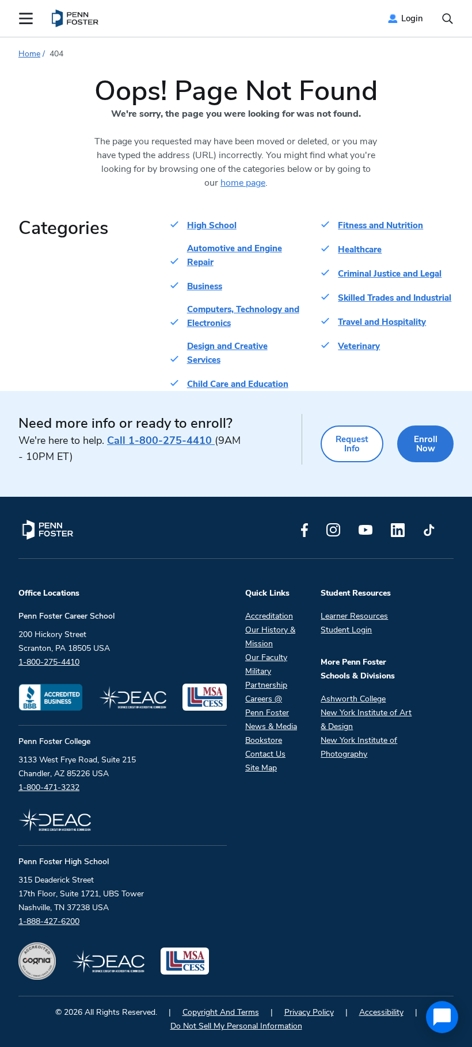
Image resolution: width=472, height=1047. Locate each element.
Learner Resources (354, 616)
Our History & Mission (270, 636)
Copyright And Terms (220, 1012)
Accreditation (269, 616)
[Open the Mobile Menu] (25, 18)
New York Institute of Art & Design (366, 719)
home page (242, 183)
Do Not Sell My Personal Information (236, 1026)
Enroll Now (425, 444)
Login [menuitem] (412, 18)
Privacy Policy (309, 1012)
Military (258, 671)
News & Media (271, 726)
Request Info (352, 444)
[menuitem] (76, 18)
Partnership (266, 685)
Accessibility (381, 1012)
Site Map (261, 767)
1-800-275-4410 (161, 440)
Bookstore (263, 740)
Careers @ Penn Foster (267, 705)
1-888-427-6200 (48, 921)
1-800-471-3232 (48, 787)
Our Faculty (266, 657)
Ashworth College (353, 698)
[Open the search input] (447, 19)
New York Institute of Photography (359, 747)
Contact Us (265, 754)
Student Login (346, 629)
